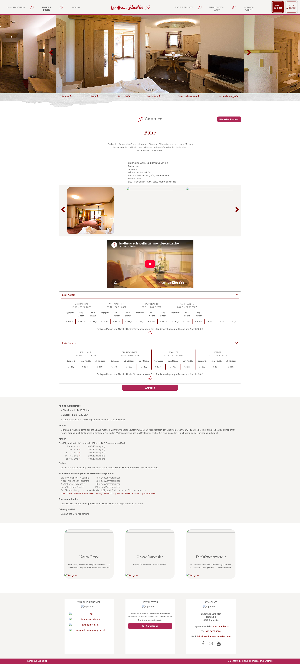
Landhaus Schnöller (37, 661)
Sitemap (269, 661)
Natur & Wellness (184, 7)
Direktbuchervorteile (187, 97)
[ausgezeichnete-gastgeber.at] (89, 630)
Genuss (76, 7)
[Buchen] (278, 7)
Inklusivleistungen (227, 97)
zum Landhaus (221, 626)
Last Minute (152, 97)
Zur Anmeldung (150, 626)
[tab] (150, 295)
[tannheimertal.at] (89, 624)
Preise (93, 97)
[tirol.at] (89, 613)
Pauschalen (123, 97)
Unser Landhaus (16, 7)
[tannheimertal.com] (89, 619)
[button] (51, 54)
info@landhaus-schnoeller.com (213, 636)
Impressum (257, 661)
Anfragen (150, 388)
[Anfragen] (291, 7)
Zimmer (65, 97)
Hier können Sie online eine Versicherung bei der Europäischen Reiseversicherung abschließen (108, 493)
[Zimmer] (129, 7)
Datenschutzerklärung (239, 661)
